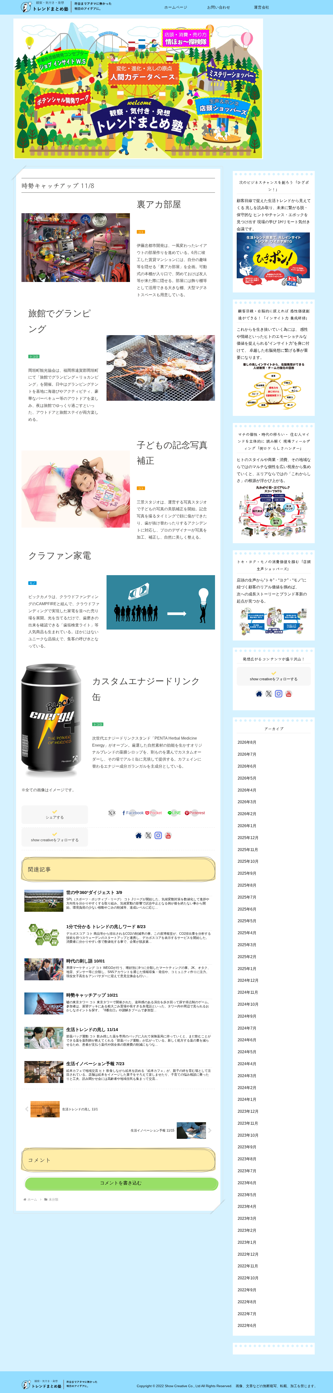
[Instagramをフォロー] (158, 835)
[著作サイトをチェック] (139, 835)
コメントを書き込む (121, 1182)
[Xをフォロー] (148, 835)
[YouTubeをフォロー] (168, 835)
